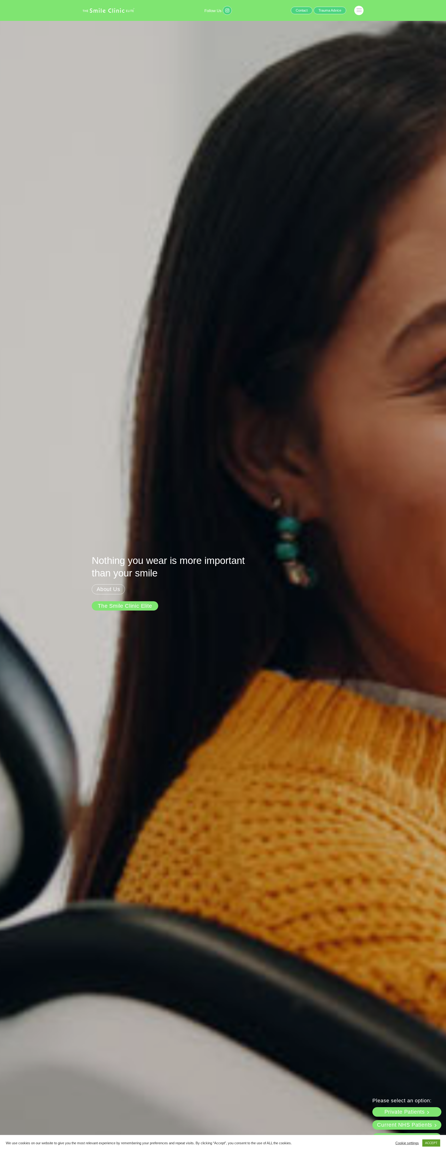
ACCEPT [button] (431, 1143)
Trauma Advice (329, 10)
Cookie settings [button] (407, 1143)
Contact (302, 10)
